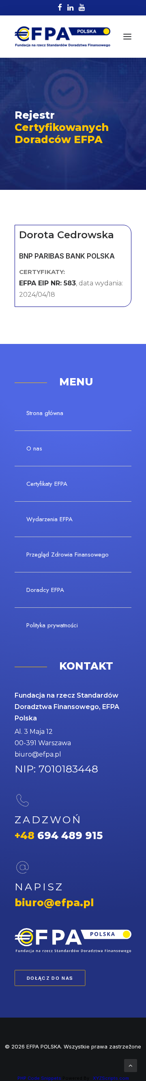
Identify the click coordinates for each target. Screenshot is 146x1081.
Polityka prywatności (52, 625)
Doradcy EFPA (45, 589)
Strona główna (44, 413)
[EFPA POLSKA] (62, 36)
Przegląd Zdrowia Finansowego (67, 554)
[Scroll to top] (130, 1065)
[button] (127, 36)
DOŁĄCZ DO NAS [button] (50, 978)
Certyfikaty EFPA (46, 483)
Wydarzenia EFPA (49, 519)
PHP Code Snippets (39, 1078)
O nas (34, 448)
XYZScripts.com (111, 1078)
